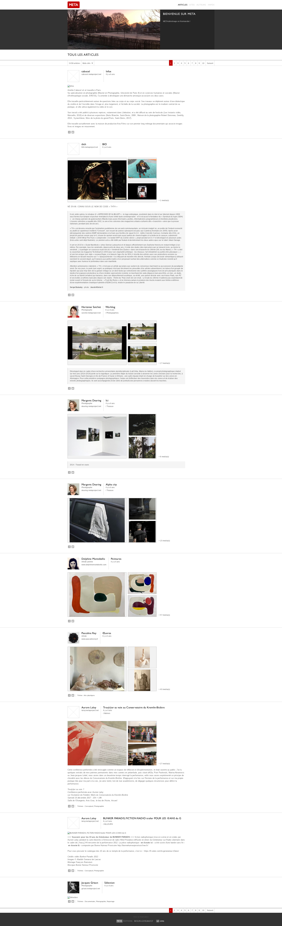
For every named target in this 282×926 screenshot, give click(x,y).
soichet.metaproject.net (91, 313)
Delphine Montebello (93, 558)
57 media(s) (165, 615)
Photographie (99, 806)
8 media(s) (164, 457)
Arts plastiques (89, 695)
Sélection (109, 882)
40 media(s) (165, 689)
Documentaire (90, 901)
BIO (104, 144)
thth (84, 144)
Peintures (116, 558)
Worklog (110, 306)
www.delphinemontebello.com (94, 565)
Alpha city (111, 484)
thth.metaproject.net (90, 147)
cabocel (86, 71)
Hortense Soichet (91, 306)
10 (203, 63)
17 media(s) (165, 363)
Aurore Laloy (89, 707)
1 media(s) (164, 200)
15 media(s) (165, 541)
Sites (191, 5)
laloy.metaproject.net (90, 710)
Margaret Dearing (91, 400)
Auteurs (201, 5)
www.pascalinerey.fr (90, 639)
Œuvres (107, 633)
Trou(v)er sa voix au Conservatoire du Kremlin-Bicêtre (134, 707)
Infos (211, 5)
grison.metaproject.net (91, 889)
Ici (107, 400)
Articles (182, 5)
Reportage (111, 901)
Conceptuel (89, 806)
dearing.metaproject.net (91, 406)
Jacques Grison (90, 882)
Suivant (210, 63)
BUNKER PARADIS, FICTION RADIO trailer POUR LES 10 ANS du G (142, 818)
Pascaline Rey (89, 633)
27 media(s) (165, 764)
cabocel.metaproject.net (91, 74)
